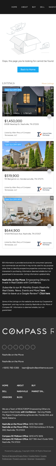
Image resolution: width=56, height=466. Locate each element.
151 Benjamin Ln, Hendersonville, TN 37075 (23, 179)
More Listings (48, 83)
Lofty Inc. (18, 451)
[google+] (33, 347)
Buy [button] (34, 7)
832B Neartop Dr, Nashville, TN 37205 (21, 124)
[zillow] (21, 347)
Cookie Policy (34, 456)
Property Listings (19, 459)
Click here (44, 293)
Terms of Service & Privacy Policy (15, 456)
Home (14, 7)
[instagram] (27, 347)
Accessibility (40, 459)
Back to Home (28, 69)
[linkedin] (10, 347)
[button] (9, 385)
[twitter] (16, 347)
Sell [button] (42, 7)
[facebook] (4, 347)
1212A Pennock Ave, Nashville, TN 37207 (22, 234)
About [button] (24, 7)
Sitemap (31, 459)
